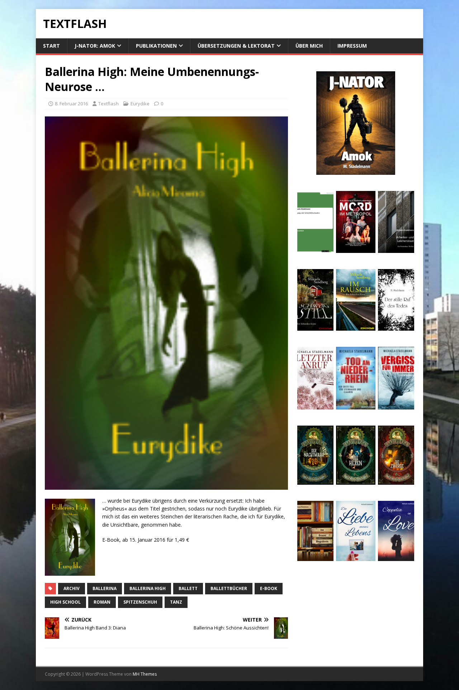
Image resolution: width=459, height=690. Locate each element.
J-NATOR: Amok (95, 45)
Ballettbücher (228, 588)
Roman (102, 602)
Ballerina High (147, 588)
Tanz (176, 602)
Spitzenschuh (140, 602)
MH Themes (145, 674)
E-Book (268, 588)
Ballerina (105, 588)
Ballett (188, 588)
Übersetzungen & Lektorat (236, 45)
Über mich (309, 45)
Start (51, 45)
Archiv (71, 588)
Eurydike (140, 103)
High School (65, 602)
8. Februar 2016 (71, 103)
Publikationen (156, 45)
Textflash (108, 103)
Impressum (352, 45)
